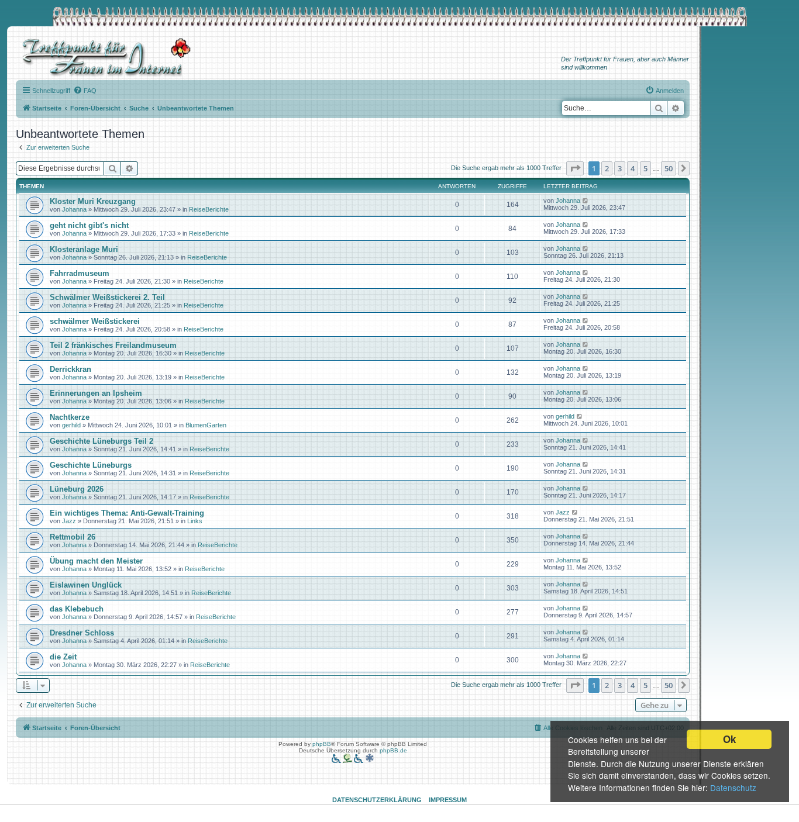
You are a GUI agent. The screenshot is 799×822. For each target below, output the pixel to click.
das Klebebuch (77, 609)
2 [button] (607, 168)
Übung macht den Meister (96, 561)
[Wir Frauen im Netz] (103, 57)
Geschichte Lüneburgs (91, 465)
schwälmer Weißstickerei (95, 321)
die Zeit (63, 656)
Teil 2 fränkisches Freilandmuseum (113, 345)
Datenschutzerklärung (377, 799)
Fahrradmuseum (79, 273)
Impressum (448, 799)
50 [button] (668, 168)
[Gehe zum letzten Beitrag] (586, 200)
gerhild (71, 425)
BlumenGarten (205, 425)
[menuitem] (85, 91)
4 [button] (633, 168)
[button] (575, 168)
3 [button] (620, 168)
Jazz (69, 520)
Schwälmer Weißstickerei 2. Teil (107, 297)
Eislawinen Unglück (86, 585)
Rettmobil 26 (72, 537)
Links (194, 520)
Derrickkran (70, 369)
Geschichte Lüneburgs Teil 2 (101, 441)
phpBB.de (393, 750)
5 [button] (645, 168)
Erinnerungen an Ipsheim (96, 393)
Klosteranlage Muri (84, 249)
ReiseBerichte (209, 209)
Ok (729, 739)
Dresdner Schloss (82, 632)
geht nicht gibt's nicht (89, 225)
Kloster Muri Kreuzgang (93, 201)
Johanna (74, 209)
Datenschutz (733, 787)
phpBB (321, 744)
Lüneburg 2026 (77, 489)
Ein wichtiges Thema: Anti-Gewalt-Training (127, 513)
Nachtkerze (69, 417)
